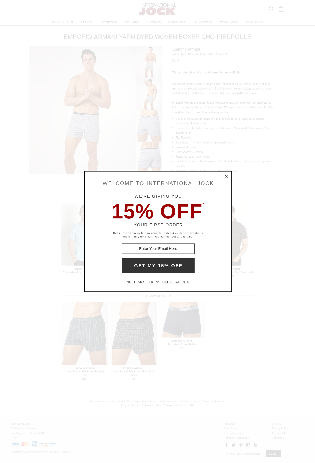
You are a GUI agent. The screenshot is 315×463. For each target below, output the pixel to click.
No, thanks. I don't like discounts (158, 282)
